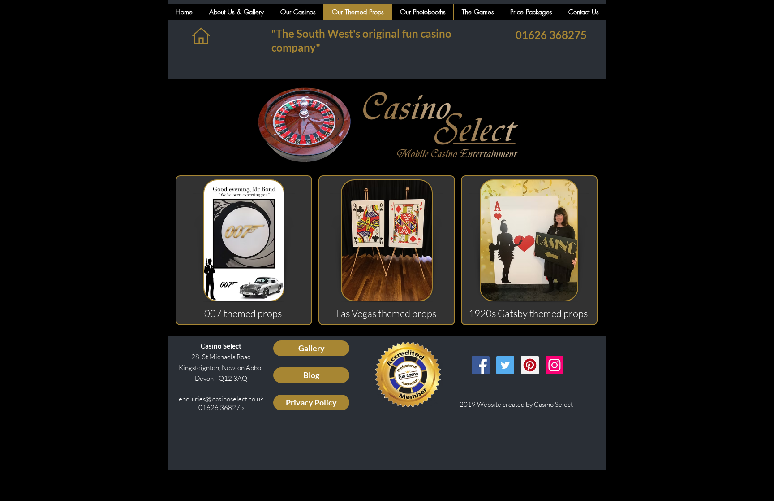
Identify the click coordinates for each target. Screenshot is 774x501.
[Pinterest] (530, 365)
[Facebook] (481, 365)
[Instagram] (554, 365)
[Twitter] (505, 365)
